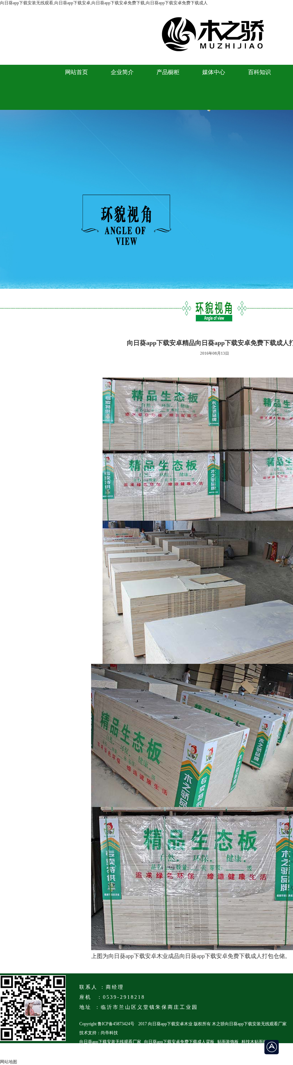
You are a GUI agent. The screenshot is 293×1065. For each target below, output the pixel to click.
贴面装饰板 (228, 1041)
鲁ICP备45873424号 (116, 1023)
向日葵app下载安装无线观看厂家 (110, 1041)
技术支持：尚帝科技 (98, 1032)
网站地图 (8, 1061)
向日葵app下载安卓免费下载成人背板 (179, 1041)
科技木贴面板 (254, 1041)
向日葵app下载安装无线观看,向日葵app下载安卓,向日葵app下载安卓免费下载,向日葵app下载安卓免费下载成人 (104, 2)
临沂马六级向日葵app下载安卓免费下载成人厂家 (125, 1050)
